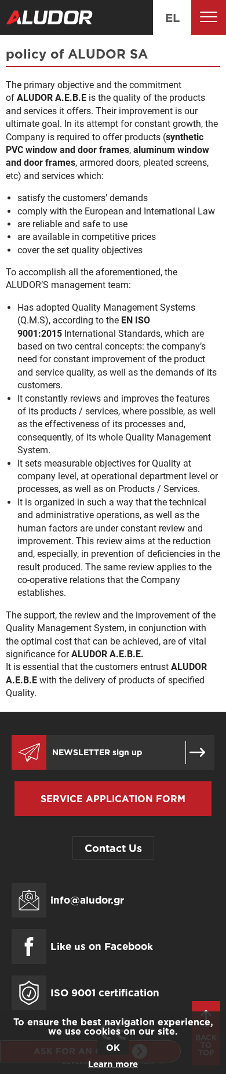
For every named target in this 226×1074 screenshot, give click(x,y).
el (172, 17)
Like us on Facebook (101, 946)
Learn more (113, 1064)
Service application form (113, 798)
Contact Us (113, 848)
